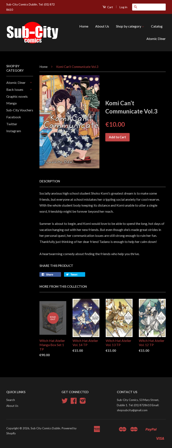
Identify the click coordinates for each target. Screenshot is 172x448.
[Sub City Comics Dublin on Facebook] (73, 402)
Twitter (11, 124)
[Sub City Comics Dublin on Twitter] (64, 402)
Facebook (13, 117)
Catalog (157, 26)
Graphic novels (17, 96)
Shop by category (129, 26)
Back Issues (14, 89)
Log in (123, 7)
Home (83, 26)
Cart (110, 7)
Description (49, 181)
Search (10, 400)
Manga (11, 103)
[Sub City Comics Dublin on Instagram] (82, 402)
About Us (102, 26)
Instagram (13, 131)
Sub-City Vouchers (19, 110)
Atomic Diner (156, 39)
